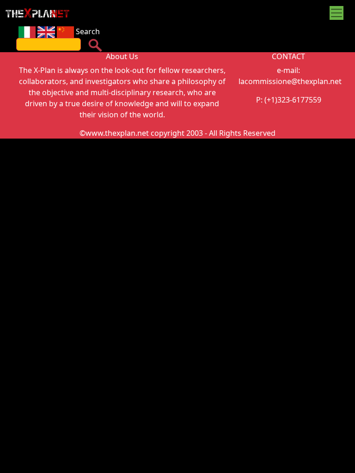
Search (88, 31)
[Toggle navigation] (336, 13)
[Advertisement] (177, 208)
